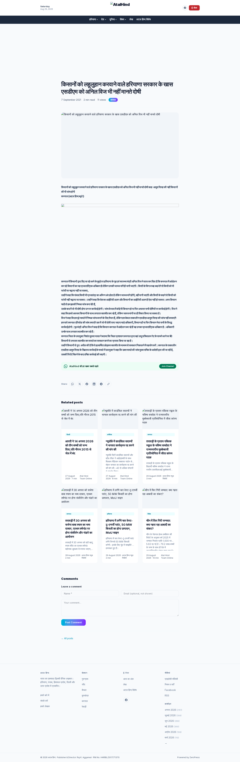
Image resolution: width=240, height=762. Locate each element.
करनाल (113, 100)
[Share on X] (80, 384)
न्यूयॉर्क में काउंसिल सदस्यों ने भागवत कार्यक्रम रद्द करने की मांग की (120, 445)
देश (103, 19)
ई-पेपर (194, 7)
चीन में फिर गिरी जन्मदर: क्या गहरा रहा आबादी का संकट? (158, 524)
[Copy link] (108, 384)
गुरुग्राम (85, 678)
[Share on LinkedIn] (94, 384)
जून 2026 (172, 720)
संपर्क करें (44, 700)
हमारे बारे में (44, 695)
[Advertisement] (120, 48)
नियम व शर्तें (169, 684)
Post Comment (73, 622)
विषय (123, 19)
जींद (83, 684)
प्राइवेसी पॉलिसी (171, 678)
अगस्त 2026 (173, 709)
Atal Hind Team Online (86, 477)
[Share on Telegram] (101, 384)
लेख (131, 19)
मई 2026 (172, 726)
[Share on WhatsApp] (72, 384)
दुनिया (113, 19)
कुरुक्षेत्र (85, 695)
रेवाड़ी (84, 706)
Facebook (170, 690)
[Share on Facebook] (87, 384)
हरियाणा (93, 19)
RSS (167, 695)
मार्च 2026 (172, 737)
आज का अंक (128, 678)
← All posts (67, 638)
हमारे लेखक (45, 706)
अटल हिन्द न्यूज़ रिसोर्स (168, 477)
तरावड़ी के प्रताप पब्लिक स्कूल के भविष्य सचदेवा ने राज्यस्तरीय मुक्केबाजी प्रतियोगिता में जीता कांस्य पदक (159, 449)
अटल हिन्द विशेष (143, 19)
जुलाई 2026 (173, 715)
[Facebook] (185, 7)
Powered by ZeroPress (188, 757)
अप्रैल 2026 (173, 732)
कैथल (84, 690)
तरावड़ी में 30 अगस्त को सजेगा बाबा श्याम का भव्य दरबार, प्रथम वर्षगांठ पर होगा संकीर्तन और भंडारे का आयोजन (78, 528)
